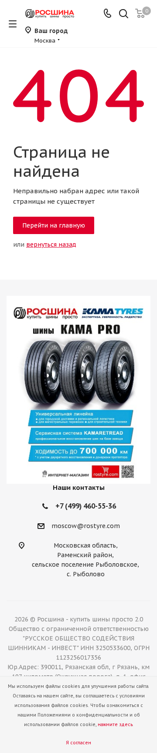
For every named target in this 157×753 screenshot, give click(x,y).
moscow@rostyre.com (85, 526)
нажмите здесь (115, 724)
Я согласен (78, 743)
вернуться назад (51, 244)
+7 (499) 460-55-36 (85, 506)
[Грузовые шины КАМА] (78, 390)
